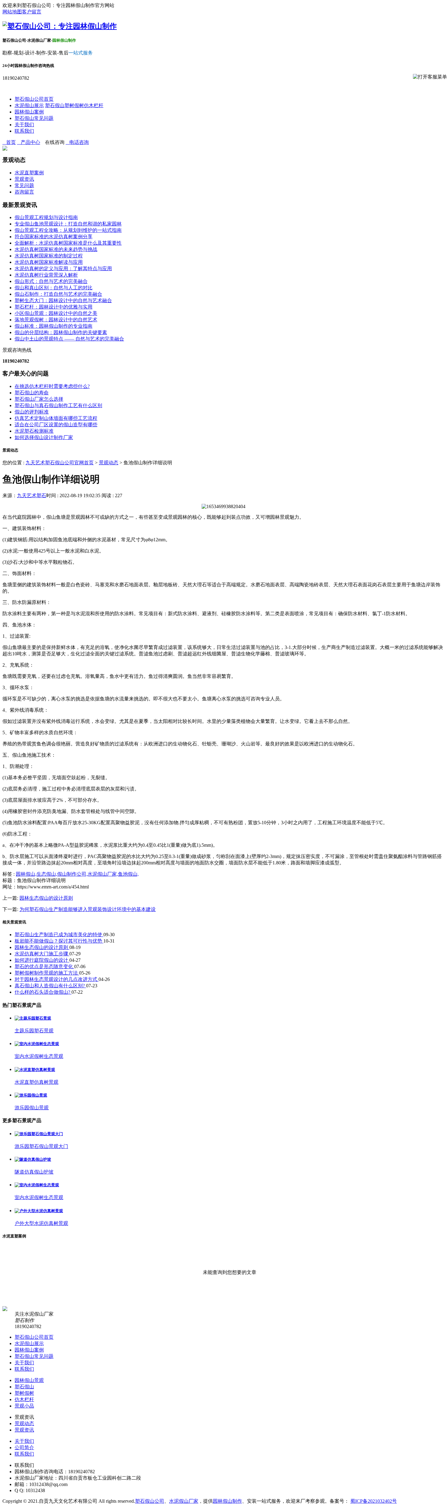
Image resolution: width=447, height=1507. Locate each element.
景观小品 (24, 1405)
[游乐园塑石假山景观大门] (39, 1134)
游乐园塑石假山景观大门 (41, 1146)
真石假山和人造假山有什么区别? (50, 985)
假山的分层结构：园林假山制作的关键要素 (61, 332)
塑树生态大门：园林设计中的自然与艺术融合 (63, 300)
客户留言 (31, 11)
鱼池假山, (128, 874)
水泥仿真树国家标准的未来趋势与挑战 (56, 249)
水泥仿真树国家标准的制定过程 (49, 255)
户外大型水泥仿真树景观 (41, 1223)
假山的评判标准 (32, 411)
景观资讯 (24, 179)
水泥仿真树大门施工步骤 (42, 953)
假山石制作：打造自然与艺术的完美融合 (58, 294)
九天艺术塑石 (31, 495)
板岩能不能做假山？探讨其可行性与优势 (59, 941)
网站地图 (12, 11)
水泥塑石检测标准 (34, 431)
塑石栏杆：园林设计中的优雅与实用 (53, 306)
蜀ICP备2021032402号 (373, 1501)
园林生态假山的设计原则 (46, 898)
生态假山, (46, 874)
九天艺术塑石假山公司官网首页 (60, 462)
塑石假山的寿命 (32, 392)
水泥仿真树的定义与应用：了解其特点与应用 (63, 268)
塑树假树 (74, 105)
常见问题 (24, 185)
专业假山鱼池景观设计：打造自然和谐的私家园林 (68, 223)
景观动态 (108, 462)
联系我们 (24, 131)
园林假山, (26, 874)
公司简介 (24, 1447)
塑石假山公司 (149, 1501)
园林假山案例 (29, 111)
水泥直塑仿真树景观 (36, 1082)
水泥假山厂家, (103, 874)
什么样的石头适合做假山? (43, 992)
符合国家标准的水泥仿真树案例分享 (53, 236)
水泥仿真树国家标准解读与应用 (49, 262)
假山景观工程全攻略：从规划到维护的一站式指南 (68, 230)
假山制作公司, (72, 874)
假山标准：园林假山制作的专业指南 (53, 326)
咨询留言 (24, 191)
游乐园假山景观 (32, 1107)
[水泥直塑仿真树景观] (35, 1069)
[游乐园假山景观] (31, 1095)
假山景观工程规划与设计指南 (46, 217)
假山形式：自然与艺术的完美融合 (51, 281)
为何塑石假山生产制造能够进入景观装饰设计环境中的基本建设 (87, 909)
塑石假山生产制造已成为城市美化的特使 (59, 934)
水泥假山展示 (29, 105)
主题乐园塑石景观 (34, 1030)
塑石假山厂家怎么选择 (39, 399)
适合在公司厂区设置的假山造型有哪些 (56, 424)
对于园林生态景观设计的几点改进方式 (57, 979)
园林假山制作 (227, 1501)
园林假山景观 (29, 1380)
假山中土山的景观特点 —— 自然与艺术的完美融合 (69, 338)
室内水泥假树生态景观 (39, 1056)
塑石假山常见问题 (34, 118)
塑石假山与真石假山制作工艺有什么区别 (58, 405)
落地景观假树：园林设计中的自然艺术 (56, 319)
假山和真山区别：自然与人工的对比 (53, 287)
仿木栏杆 (93, 105)
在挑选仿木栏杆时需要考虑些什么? (52, 386)
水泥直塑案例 (29, 172)
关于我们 (24, 124)
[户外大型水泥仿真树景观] (39, 1211)
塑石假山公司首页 (34, 99)
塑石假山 (54, 105)
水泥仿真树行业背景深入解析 (46, 274)
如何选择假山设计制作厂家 (44, 437)
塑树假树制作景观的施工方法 (47, 972)
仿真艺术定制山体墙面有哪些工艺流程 (56, 418)
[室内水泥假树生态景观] (37, 1043)
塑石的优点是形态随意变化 (44, 966)
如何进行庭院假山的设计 (42, 960)
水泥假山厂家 (183, 1501)
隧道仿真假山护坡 (34, 1171)
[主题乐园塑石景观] (33, 1018)
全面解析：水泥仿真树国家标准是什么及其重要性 (68, 243)
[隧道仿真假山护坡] (33, 1159)
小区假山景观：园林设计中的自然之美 (56, 313)
